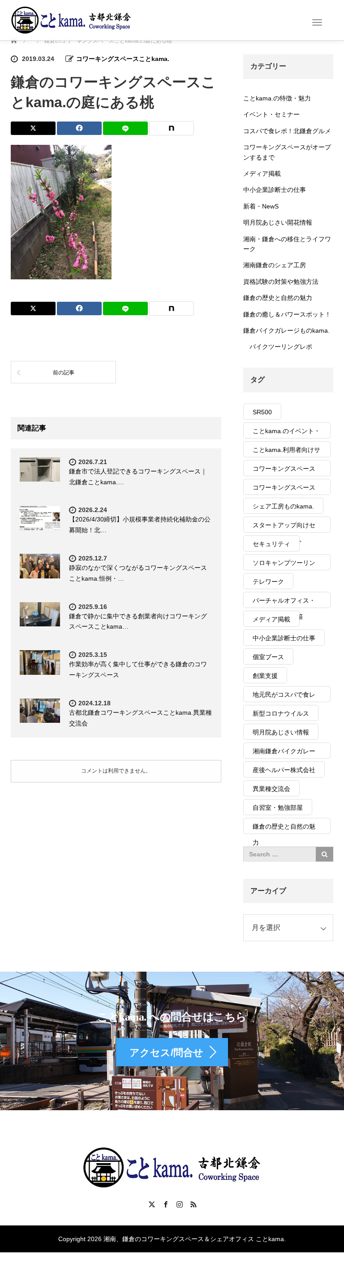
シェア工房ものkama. (283, 506)
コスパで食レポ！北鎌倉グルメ (287, 131)
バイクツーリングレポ (280, 346)
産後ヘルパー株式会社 (284, 769)
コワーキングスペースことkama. (122, 58)
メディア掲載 (262, 173)
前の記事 (63, 372)
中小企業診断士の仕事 (274, 189)
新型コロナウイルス (281, 713)
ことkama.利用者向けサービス (286, 451)
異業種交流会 (271, 788)
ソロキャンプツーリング (284, 564)
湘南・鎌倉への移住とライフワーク (287, 243)
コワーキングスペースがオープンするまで (287, 152)
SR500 (262, 412)
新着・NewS (261, 206)
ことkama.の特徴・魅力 (277, 98)
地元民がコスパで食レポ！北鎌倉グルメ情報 (284, 696)
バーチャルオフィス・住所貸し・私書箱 (284, 602)
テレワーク (268, 581)
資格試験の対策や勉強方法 (280, 281)
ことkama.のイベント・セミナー (286, 433)
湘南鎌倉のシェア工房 (274, 265)
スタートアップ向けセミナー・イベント (284, 527)
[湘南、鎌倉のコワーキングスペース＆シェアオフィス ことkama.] (71, 19)
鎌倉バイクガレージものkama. (286, 330)
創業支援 (265, 675)
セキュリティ (271, 543)
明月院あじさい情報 (281, 732)
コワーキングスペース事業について (284, 489)
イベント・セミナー (271, 114)
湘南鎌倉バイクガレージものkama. (284, 753)
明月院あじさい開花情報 (277, 222)
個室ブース (268, 656)
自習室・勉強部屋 (278, 807)
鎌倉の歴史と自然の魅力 (277, 297)
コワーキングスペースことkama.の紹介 (284, 470)
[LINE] (125, 128)
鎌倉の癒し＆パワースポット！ (287, 314)
